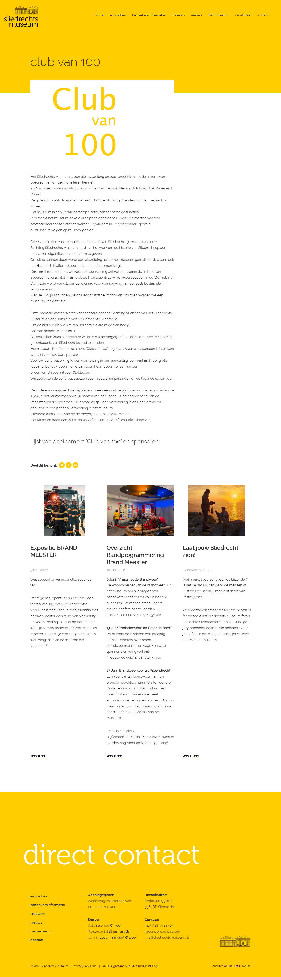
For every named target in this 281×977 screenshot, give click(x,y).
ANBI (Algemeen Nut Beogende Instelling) (130, 966)
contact (37, 940)
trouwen (37, 914)
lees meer (38, 755)
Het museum (218, 15)
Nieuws (196, 15)
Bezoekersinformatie (148, 15)
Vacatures (242, 15)
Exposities (118, 15)
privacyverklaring (85, 966)
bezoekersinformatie (47, 905)
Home (99, 15)
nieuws (36, 922)
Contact (263, 15)
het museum (41, 931)
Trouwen (178, 15)
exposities (38, 896)
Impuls (246, 966)
